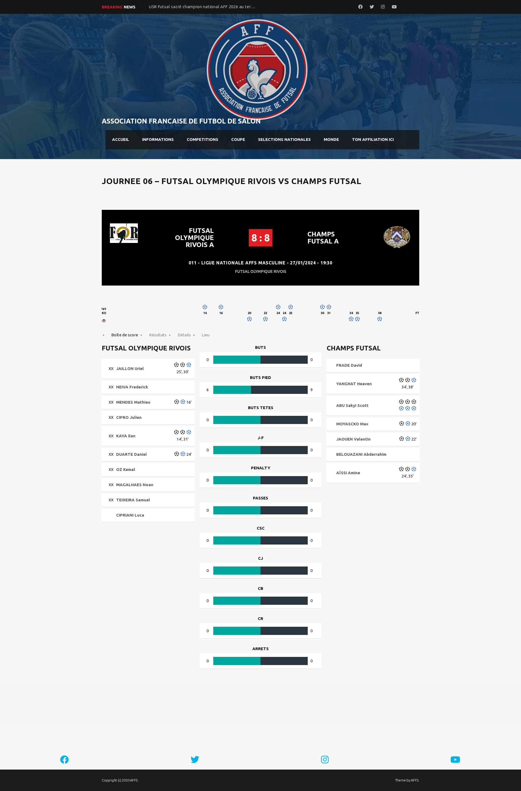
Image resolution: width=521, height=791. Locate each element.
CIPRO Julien (129, 417)
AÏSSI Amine (348, 472)
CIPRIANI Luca (130, 515)
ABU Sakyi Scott (352, 405)
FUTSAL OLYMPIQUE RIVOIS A (194, 237)
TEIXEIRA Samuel (133, 500)
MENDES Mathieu (133, 402)
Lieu (205, 335)
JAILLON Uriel (130, 368)
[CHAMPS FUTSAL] (104, 320)
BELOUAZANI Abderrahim (361, 454)
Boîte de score (124, 335)
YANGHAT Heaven (354, 383)
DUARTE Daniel (131, 454)
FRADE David (349, 365)
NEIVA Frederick (132, 387)
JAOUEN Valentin (353, 439)
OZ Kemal (125, 469)
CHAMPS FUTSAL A (323, 237)
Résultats (158, 335)
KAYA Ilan (125, 436)
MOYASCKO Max (352, 424)
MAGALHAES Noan (134, 484)
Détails (184, 335)
